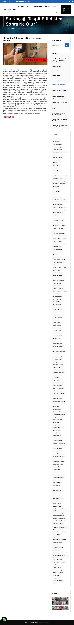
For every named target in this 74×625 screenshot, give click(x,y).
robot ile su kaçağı (57, 173)
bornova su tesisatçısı (58, 572)
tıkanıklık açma (56, 167)
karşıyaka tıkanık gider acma (59, 539)
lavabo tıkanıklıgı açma (58, 220)
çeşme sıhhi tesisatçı (57, 354)
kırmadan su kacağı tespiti (59, 209)
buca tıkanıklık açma (57, 327)
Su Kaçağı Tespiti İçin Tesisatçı (59, 102)
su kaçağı (61, 445)
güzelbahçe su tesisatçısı (58, 461)
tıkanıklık (55, 207)
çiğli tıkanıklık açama (57, 296)
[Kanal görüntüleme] (60, 599)
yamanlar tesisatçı (57, 146)
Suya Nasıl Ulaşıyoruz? (57, 70)
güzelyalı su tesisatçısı (58, 472)
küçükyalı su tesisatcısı (58, 547)
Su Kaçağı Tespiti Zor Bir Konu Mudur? (59, 120)
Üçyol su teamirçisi (57, 493)
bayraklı (54, 288)
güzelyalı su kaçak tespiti (58, 477)
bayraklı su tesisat (57, 283)
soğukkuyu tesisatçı (57, 149)
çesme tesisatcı (56, 341)
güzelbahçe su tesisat (58, 459)
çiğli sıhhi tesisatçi (57, 304)
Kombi (63, 259)
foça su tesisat (56, 432)
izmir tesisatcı (63, 264)
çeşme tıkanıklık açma (58, 348)
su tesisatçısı (56, 202)
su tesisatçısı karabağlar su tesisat (59, 509)
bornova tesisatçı (56, 501)
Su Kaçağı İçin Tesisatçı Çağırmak (58, 97)
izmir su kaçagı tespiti (58, 212)
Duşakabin (55, 254)
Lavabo (60, 241)
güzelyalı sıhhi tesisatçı (58, 480)
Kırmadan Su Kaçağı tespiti (59, 401)
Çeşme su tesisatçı (57, 338)
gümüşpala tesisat (57, 409)
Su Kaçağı (47, 6)
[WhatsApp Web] (66, 1)
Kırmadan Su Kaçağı (57, 335)
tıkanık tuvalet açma (57, 249)
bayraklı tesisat (56, 270)
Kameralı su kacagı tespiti (58, 456)
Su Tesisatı (55, 264)
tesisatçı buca (56, 575)
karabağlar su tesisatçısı (58, 513)
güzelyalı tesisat (56, 466)
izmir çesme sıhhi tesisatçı (59, 351)
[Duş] (66, 608)
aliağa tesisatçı (56, 562)
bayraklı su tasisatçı (57, 285)
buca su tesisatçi (56, 322)
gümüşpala (62, 403)
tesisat (60, 157)
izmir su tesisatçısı (57, 196)
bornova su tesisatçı (57, 309)
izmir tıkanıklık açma (57, 152)
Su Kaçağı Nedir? (56, 75)
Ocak (59, 238)
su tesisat (55, 443)
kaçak (65, 267)
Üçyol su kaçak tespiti (58, 498)
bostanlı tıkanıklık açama (58, 388)
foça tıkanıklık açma (57, 438)
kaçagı (54, 236)
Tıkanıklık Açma (37, 6)
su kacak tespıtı (56, 259)
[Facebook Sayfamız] (69, 1)
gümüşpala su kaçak (57, 417)
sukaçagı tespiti (62, 207)
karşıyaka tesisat (56, 453)
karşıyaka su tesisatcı (58, 542)
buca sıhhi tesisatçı (57, 330)
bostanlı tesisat (56, 380)
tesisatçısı (55, 564)
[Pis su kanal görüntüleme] (54, 603)
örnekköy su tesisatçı (57, 359)
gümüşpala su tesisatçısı (58, 411)
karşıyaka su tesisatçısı (58, 451)
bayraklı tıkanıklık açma (58, 278)
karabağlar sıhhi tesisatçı (58, 515)
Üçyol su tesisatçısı (57, 490)
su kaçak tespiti (56, 577)
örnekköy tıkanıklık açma (58, 369)
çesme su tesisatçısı (57, 343)
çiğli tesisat (64, 291)
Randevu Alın (65, 8)
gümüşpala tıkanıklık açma (59, 414)
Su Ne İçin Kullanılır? (57, 66)
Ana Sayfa (21, 6)
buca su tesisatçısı (57, 325)
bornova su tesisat (57, 503)
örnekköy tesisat (56, 367)
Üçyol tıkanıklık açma (57, 495)
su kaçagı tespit (56, 215)
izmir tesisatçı (56, 139)
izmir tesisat (62, 183)
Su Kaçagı (55, 230)
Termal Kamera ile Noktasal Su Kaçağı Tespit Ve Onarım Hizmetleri (59, 60)
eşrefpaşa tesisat (56, 427)
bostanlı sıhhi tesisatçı (58, 398)
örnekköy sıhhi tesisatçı (58, 364)
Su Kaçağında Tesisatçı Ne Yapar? (58, 108)
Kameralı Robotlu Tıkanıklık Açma (59, 556)
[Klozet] (54, 608)
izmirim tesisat (56, 194)
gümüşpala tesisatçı (57, 144)
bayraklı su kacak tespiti (58, 280)
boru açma (55, 183)
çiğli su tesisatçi (56, 301)
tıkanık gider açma (57, 246)
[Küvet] (54, 599)
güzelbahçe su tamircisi (58, 464)
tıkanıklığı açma (56, 217)
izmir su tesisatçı (56, 141)
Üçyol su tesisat (56, 485)
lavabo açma (63, 178)
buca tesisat (55, 320)
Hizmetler (28, 6)
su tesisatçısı (62, 443)
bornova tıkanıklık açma (58, 312)
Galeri (55, 12)
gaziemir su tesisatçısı (58, 570)
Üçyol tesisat (55, 487)
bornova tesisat (56, 306)
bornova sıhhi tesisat (57, 317)
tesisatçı (54, 160)
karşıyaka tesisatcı (57, 537)
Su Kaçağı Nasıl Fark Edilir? (58, 80)
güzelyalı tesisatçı (57, 469)
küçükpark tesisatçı (57, 506)
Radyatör (65, 236)
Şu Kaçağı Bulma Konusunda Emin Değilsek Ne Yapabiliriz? (59, 91)
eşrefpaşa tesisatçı (57, 430)
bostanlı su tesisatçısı (58, 382)
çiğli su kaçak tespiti (57, 299)
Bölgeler (54, 6)
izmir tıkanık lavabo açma (58, 223)
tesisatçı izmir (64, 202)
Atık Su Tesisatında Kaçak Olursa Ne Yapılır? (58, 114)
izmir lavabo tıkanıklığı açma (59, 243)
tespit (59, 236)
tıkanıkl (54, 583)
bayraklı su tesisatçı (57, 272)
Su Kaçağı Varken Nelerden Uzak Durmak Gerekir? (60, 126)
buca (60, 160)
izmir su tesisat (56, 406)
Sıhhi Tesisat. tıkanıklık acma (59, 257)
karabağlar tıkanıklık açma (59, 518)
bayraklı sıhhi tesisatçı (58, 275)
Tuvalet (54, 241)
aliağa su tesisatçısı (57, 559)
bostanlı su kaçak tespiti (58, 393)
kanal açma (63, 181)
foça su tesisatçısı (57, 435)
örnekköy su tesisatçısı (58, 362)
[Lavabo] (60, 608)
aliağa (63, 562)
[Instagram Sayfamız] (72, 1)
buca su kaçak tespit (57, 333)
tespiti (63, 154)
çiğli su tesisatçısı (57, 293)
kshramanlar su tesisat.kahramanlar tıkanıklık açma (59, 527)
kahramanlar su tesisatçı (58, 523)
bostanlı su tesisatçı (57, 385)
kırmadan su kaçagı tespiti (59, 233)
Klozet (64, 238)
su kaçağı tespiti (56, 377)
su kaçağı (63, 199)
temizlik (54, 228)
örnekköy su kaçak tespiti (58, 372)
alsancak (61, 288)
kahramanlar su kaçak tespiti (59, 531)
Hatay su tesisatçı (57, 482)
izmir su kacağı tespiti (58, 204)
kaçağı (57, 154)
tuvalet (63, 215)
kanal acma (55, 403)
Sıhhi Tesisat (63, 225)
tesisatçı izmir (56, 199)
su (53, 154)
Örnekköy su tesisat (57, 356)
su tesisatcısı (56, 550)
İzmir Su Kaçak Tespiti (58, 262)
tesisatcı (54, 267)
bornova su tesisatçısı (58, 314)
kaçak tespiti (55, 170)
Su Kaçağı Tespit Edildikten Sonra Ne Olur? (58, 85)
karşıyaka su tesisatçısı (58, 580)
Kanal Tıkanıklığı (56, 165)
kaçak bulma (55, 181)
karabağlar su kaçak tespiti (59, 520)
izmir (65, 152)
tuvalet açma (56, 175)
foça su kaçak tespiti (57, 440)
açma (60, 251)
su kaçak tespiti (56, 191)
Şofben (54, 238)
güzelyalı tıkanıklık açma (58, 474)
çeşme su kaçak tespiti (58, 346)
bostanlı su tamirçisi (57, 390)
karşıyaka (55, 162)
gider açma (55, 178)
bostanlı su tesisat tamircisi (59, 396)
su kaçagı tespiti (56, 534)
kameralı (55, 157)
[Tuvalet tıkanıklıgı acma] (66, 599)
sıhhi (60, 267)
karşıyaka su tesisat (57, 448)
